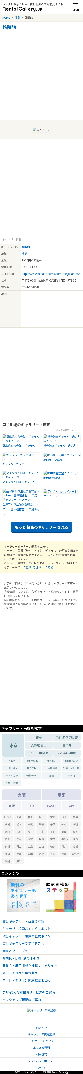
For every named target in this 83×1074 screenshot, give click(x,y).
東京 (13, 745)
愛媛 (75, 846)
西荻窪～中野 (67, 753)
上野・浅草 (12, 768)
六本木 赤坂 (12, 775)
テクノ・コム (51, 496)
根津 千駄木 (32, 760)
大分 (52, 854)
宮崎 (41, 854)
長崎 (64, 854)
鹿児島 (75, 854)
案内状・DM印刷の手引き (20, 958)
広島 (30, 846)
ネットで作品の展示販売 (20, 973)
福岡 (71, 806)
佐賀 (18, 854)
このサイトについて (41, 1041)
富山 (7, 831)
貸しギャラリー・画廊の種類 (23, 921)
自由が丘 (31, 768)
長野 (52, 831)
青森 (18, 817)
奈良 (52, 839)
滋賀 (30, 839)
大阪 (22, 795)
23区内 (71, 775)
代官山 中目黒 (39, 753)
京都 (61, 795)
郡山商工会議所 (53, 460)
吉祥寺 (66, 745)
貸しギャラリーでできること (23, 943)
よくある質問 (41, 1047)
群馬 (30, 824)
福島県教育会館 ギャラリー (20, 445)
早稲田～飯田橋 (71, 768)
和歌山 (64, 839)
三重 (18, 839)
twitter (42, 1067)
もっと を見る (41, 527)
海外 (18, 861)
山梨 (41, 831)
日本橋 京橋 (51, 768)
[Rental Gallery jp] (22, 9)
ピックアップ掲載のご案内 (21, 999)
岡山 (18, 846)
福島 (17, 17)
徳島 (52, 846)
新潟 (75, 824)
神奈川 (64, 824)
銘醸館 (9, 27)
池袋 (51, 775)
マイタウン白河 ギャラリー (20, 482)
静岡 (64, 831)
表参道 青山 (39, 745)
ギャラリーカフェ (13, 464)
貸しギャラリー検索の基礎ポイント (28, 936)
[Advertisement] (41, 75)
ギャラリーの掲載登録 (41, 1034)
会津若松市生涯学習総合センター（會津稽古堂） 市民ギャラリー (21, 509)
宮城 (52, 817)
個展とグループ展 (15, 950)
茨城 (7, 824)
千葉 (52, 824)
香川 (64, 846)
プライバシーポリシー (41, 1061)
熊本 (30, 854)
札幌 (12, 806)
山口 (41, 846)
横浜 (32, 806)
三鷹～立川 (31, 775)
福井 (30, 831)
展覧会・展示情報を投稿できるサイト (29, 965)
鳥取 (75, 839)
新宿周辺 (51, 760)
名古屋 (51, 806)
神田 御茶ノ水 (71, 760)
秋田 (41, 817)
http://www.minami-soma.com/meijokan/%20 (51, 274)
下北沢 (11, 760)
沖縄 (7, 861)
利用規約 (41, 1054)
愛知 (75, 831)
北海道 (7, 817)
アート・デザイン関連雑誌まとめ (26, 980)
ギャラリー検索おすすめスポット (26, 928)
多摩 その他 (12, 782)
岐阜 (7, 839)
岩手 (30, 817)
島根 (7, 846)
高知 (7, 854)
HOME (6, 17)
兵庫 (41, 839)
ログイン (41, 1027)
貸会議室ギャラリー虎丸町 (60, 445)
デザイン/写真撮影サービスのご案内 (28, 992)
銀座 (39, 737)
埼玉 (41, 824)
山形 (64, 817)
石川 (18, 831)
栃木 (18, 824)
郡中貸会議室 (51, 478)
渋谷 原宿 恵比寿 (67, 737)
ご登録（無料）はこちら (38, 567)
